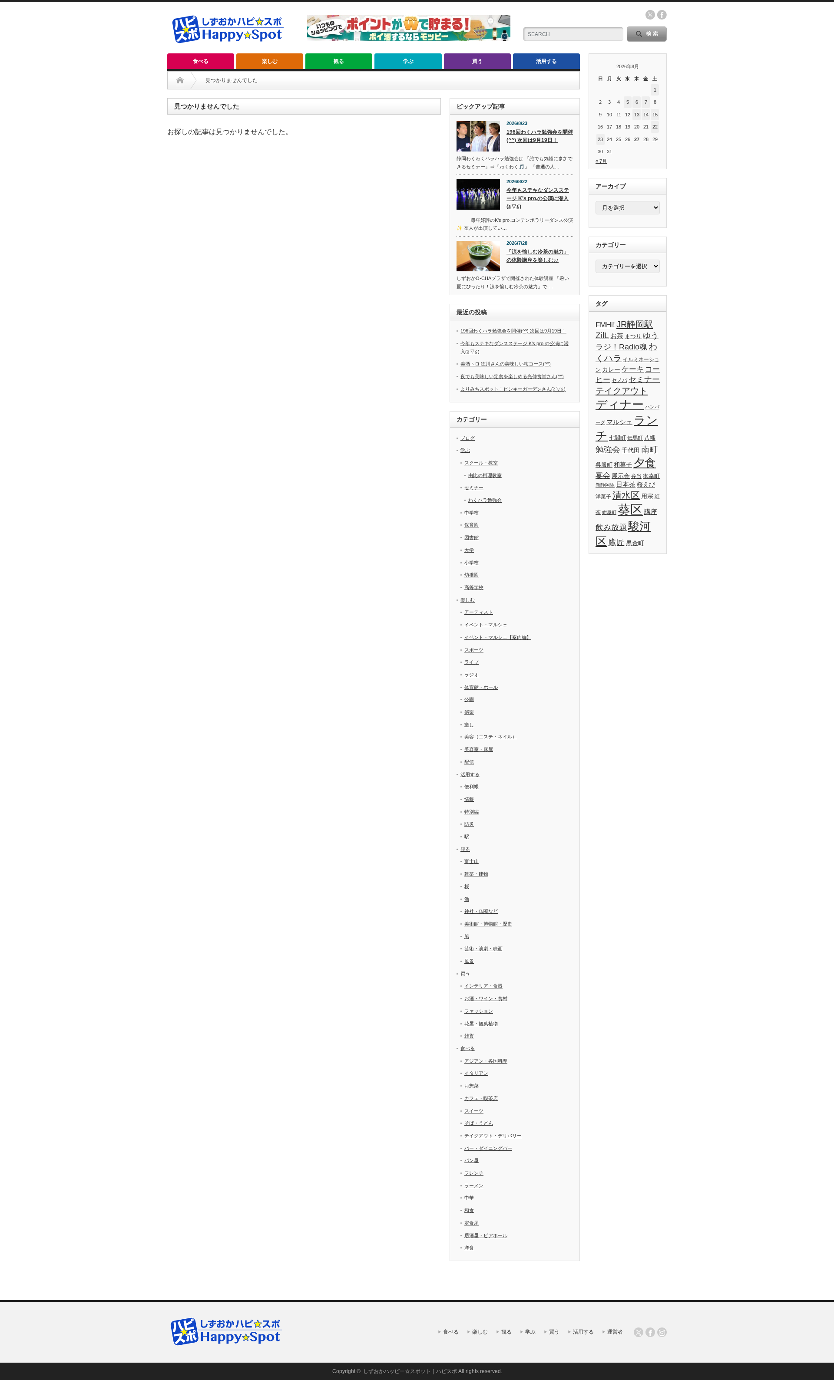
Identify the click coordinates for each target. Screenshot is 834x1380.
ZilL (602, 335)
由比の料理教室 (485, 475)
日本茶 (625, 484)
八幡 (649, 438)
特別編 (471, 811)
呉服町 (604, 464)
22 (655, 126)
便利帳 (471, 786)
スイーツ (473, 1110)
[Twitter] (638, 1332)
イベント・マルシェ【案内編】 (497, 637)
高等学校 (473, 587)
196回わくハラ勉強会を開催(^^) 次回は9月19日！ (539, 136)
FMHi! (605, 324)
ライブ (471, 662)
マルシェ (619, 421)
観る (339, 61)
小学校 (471, 562)
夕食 (644, 462)
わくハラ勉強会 (485, 500)
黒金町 (635, 543)
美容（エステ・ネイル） (490, 736)
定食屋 (471, 1222)
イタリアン (476, 1073)
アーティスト (478, 612)
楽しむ (270, 61)
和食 (469, 1210)
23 (600, 139)
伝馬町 (635, 438)
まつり (633, 336)
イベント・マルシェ (485, 624)
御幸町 (651, 476)
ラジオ (471, 674)
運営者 (615, 1332)
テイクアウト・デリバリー (493, 1135)
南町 (649, 449)
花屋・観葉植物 (481, 1023)
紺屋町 (609, 512)
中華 (469, 1197)
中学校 (471, 512)
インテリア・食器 (483, 985)
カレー (611, 369)
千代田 (631, 450)
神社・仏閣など (481, 911)
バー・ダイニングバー (488, 1148)
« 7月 (601, 161)
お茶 (616, 335)
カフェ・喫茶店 (481, 1098)
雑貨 (469, 1035)
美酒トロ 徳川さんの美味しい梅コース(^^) (505, 363)
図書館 (471, 537)
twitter (650, 15)
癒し (469, 724)
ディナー (620, 404)
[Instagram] (662, 1332)
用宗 (647, 496)
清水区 (626, 495)
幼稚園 (471, 574)
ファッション (478, 1011)
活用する (546, 61)
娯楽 (469, 712)
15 (655, 114)
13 (636, 114)
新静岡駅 (605, 484)
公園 (469, 699)
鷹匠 (616, 542)
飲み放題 (611, 527)
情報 (469, 799)
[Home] (180, 80)
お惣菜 (471, 1085)
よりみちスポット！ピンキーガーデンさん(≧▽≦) (513, 389)
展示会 (621, 476)
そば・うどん (478, 1123)
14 (646, 114)
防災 (469, 824)
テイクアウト (622, 390)
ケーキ (633, 369)
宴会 (603, 475)
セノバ (619, 380)
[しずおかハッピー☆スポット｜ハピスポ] (228, 47)
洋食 (469, 1247)
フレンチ (473, 1173)
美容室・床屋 (478, 749)
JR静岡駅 (634, 324)
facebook (662, 15)
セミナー (473, 487)
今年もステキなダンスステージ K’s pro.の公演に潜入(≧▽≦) (537, 198)
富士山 (471, 861)
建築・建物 (476, 873)
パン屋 (471, 1160)
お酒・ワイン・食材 (485, 998)
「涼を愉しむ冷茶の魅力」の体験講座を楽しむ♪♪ (537, 256)
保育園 (471, 524)
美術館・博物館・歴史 (488, 923)
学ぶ (408, 61)
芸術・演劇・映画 (483, 948)
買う (477, 61)
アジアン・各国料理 (485, 1061)
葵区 (630, 509)
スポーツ (473, 649)
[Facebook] (650, 1332)
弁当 (636, 476)
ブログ (467, 438)
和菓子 (623, 464)
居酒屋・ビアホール (485, 1235)
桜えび (646, 484)
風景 (469, 961)
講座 (650, 511)
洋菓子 (603, 496)
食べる (200, 61)
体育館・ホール (481, 687)
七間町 (617, 438)
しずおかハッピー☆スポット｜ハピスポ (410, 1371)
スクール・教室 (481, 462)
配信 (469, 761)
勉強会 (608, 449)
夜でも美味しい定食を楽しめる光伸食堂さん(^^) (512, 376)
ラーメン (473, 1185)
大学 (469, 550)
